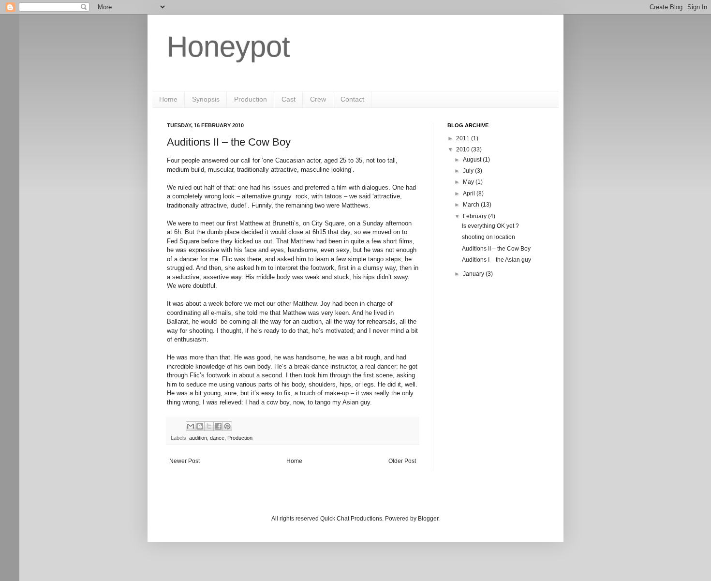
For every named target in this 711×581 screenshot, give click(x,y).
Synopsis (206, 99)
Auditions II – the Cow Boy (496, 248)
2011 (463, 138)
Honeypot (228, 46)
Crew (318, 99)
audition (198, 438)
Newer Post (184, 461)
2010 (463, 149)
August (473, 159)
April (469, 193)
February (475, 216)
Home (168, 99)
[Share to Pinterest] (227, 426)
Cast (288, 99)
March (472, 204)
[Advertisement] (495, 345)
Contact (352, 99)
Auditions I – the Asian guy (496, 259)
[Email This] (190, 426)
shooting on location (488, 237)
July (469, 170)
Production (250, 99)
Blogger (428, 518)
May (469, 182)
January (474, 273)
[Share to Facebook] (218, 426)
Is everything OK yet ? (490, 226)
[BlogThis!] (200, 426)
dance (217, 438)
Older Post (402, 461)
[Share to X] (209, 426)
